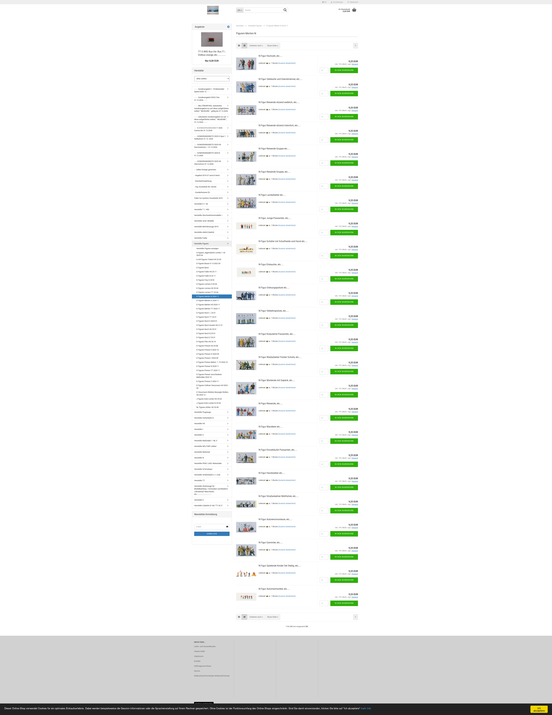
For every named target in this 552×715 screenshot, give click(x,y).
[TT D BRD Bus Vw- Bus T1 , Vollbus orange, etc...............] (212, 39)
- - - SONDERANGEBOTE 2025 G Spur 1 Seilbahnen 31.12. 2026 (210, 137)
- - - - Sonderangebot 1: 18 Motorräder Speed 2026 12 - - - (209, 90)
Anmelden (212, 534)
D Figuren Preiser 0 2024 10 (207, 350)
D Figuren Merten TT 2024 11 (208, 309)
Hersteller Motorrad (202, 452)
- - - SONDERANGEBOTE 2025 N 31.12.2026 (207, 154)
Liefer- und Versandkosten (205, 646)
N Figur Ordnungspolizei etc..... (274, 287)
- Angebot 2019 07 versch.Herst (207, 175)
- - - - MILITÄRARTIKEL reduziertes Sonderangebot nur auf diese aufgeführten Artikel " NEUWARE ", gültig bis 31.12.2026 (211, 108)
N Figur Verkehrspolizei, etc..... (274, 310)
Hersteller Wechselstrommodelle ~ (208, 215)
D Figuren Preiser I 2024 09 (207, 358)
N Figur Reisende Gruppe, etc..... (275, 171)
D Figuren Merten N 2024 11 (207, 296)
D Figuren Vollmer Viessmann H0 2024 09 (212, 386)
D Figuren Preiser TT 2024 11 (208, 370)
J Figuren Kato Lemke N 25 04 (208, 403)
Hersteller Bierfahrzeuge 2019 (206, 227)
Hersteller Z (199, 500)
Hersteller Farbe (200, 238)
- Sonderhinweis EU (202, 192)
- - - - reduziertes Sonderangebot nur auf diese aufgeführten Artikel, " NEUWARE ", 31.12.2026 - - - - (210, 119)
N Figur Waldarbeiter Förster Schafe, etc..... (280, 357)
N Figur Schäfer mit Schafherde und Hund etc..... (283, 241)
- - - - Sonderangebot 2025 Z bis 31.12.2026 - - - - (207, 98)
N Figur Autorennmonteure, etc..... (275, 519)
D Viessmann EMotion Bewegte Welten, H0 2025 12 (212, 393)
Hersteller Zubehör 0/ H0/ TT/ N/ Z (208, 505)
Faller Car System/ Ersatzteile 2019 (208, 198)
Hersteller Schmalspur (203, 469)
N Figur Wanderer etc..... (271, 426)
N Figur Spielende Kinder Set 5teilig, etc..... (280, 565)
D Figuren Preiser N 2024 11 (207, 366)
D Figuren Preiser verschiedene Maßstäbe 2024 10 (209, 375)
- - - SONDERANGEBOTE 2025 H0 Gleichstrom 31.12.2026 (207, 162)
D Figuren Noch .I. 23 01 (206, 313)
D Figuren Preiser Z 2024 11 (207, 381)
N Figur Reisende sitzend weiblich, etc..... (279, 102)
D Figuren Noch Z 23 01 (205, 337)
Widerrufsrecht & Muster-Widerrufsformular (212, 676)
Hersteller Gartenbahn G (204, 418)
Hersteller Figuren (201, 244)
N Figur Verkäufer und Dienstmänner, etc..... (280, 79)
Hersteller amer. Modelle (204, 221)
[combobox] (256, 46)
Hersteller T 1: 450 (201, 209)
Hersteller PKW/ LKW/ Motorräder (208, 463)
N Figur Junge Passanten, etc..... (275, 218)
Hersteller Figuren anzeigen (207, 248)
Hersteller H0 (199, 423)
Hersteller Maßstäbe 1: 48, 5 (205, 441)
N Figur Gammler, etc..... (271, 542)
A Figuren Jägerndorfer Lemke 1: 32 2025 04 (210, 254)
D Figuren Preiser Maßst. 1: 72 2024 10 (212, 362)
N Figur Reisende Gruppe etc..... (274, 148)
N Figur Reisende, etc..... (271, 403)
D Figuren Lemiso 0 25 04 (206, 284)
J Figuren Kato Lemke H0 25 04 (209, 399)
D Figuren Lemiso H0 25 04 (207, 288)
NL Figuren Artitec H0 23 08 (207, 407)
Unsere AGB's (199, 651)
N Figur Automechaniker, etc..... (274, 588)
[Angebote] (228, 27)
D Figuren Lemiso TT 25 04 (207, 292)
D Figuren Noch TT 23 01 (206, 317)
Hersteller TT (199, 480)
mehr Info (366, 708)
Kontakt (197, 661)
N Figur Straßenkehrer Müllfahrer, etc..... (279, 496)
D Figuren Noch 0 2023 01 (206, 321)
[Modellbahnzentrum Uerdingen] (213, 10)
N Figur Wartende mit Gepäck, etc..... (277, 380)
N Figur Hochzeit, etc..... (270, 56)
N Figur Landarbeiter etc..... (272, 195)
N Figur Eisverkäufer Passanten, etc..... (278, 449)
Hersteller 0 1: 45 (201, 204)
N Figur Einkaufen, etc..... (271, 264)
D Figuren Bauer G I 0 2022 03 (208, 263)
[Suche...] (285, 10)
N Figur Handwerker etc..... (272, 473)
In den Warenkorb (344, 70)
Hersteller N (199, 458)
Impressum (198, 656)
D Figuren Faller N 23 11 (206, 276)
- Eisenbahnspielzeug (202, 181)
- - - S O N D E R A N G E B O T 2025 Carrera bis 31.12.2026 (208, 129)
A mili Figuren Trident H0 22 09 (208, 259)
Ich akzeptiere (539, 709)
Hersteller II (199, 435)
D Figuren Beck (202, 268)
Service (197, 671)
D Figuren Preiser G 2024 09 (207, 354)
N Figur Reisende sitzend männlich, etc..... (280, 125)
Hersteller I (198, 429)
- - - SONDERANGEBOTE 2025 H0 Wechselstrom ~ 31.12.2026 (207, 145)
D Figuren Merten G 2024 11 (207, 300)
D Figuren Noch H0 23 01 (206, 329)
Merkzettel (353, 2)
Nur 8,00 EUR (212, 60)
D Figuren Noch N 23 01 (205, 333)
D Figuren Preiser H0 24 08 (207, 346)
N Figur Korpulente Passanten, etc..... (277, 334)
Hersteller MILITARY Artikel (205, 446)
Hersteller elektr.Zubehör (204, 232)
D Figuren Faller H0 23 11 (206, 272)
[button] (324, 2)
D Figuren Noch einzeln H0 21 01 (209, 325)
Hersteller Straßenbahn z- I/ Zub (207, 475)
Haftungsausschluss (202, 666)
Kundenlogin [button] (337, 2)
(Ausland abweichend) (287, 63)
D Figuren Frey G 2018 (205, 280)
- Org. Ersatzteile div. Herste (205, 187)
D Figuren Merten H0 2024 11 (208, 305)
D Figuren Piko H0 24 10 (206, 342)
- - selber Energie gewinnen (205, 170)
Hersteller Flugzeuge (202, 412)
